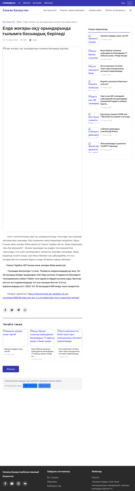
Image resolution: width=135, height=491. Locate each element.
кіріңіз (58, 381)
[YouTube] (12, 483)
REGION (26, 3)
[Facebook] (5, 310)
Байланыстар (54, 486)
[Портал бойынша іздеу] (130, 10)
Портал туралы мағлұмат (72, 10)
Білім (19, 22)
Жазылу (11, 369)
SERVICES (48, 3)
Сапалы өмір (95, 10)
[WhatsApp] (25, 310)
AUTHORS (37, 3)
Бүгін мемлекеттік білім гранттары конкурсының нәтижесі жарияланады (112, 68)
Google (46, 386)
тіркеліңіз (43, 381)
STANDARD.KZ (9, 3)
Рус (129, 3)
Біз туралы (53, 477)
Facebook (31, 386)
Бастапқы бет (50, 10)
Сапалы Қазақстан (15, 10)
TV (19, 3)
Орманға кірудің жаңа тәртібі (114, 36)
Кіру (123, 3)
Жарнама (52, 481)
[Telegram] (18, 310)
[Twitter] (12, 310)
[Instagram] (18, 483)
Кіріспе (95, 477)
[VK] (25, 483)
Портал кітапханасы (115, 10)
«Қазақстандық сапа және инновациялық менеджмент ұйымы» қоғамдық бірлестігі (111, 485)
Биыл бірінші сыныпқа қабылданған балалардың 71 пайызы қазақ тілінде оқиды (113, 53)
